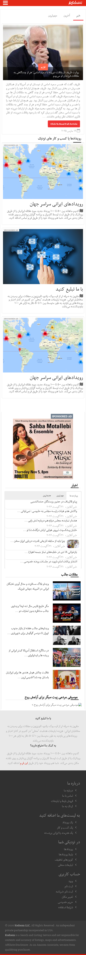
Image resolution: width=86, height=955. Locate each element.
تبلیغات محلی (65, 864)
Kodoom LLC (22, 925)
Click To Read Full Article (63, 124)
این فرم (24, 762)
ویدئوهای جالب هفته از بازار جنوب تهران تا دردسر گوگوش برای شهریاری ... (28, 630)
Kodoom (10, 935)
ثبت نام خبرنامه (64, 891)
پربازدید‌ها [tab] (74, 496)
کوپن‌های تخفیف (64, 859)
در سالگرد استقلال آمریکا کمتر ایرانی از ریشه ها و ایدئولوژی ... (29, 653)
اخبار (74, 485)
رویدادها (68, 849)
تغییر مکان (67, 896)
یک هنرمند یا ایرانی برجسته (58, 832)
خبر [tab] (78, 15)
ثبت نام (69, 886)
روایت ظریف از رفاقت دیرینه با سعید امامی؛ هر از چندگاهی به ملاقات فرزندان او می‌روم (46, 74)
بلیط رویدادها (66, 854)
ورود (70, 881)
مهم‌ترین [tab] (52, 15)
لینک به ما (67, 806)
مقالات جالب (69, 574)
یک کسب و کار (65, 827)
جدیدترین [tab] (47, 495)
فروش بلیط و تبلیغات (62, 800)
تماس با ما (67, 795)
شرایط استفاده (65, 907)
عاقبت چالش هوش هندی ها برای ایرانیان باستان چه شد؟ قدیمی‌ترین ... (27, 675)
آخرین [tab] (67, 15)
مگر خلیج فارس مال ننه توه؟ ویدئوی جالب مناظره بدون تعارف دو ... (30, 608)
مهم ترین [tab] (60, 495)
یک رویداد (67, 822)
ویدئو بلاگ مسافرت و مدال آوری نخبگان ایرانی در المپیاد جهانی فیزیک (28, 586)
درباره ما (68, 790)
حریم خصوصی (65, 902)
